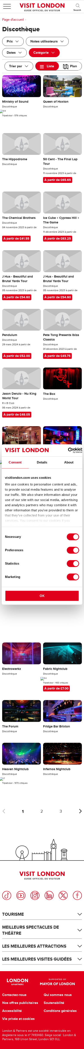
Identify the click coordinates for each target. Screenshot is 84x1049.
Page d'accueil (13, 19)
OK (42, 596)
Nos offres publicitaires (20, 1003)
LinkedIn (49, 895)
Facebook (77, 895)
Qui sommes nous (58, 995)
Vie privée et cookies (18, 1019)
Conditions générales (60, 1011)
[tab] (47, 66)
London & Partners (17, 982)
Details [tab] (42, 462)
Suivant (80, 811)
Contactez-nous (14, 995)
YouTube (20, 895)
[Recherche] (77, 6)
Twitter (63, 895)
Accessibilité (12, 1011)
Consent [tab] (15, 462)
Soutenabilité (54, 1003)
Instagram (34, 895)
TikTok (6, 895)
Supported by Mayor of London (57, 982)
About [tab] (69, 462)
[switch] (73, 550)
